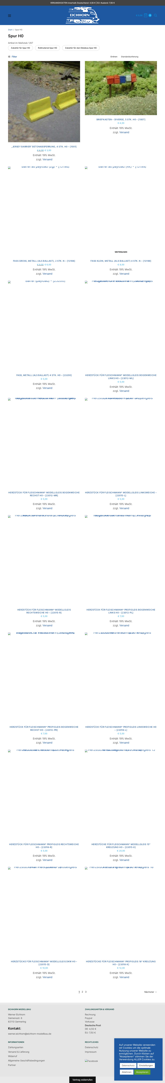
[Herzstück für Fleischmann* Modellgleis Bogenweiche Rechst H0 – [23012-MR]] (44, 443)
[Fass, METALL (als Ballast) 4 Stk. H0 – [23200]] (44, 326)
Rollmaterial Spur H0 (47, 48)
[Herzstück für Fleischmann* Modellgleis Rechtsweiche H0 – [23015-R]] (44, 560)
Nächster (149, 992)
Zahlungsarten (15, 1047)
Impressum (91, 1051)
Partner (12, 1065)
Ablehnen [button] (126, 1072)
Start (10, 29)
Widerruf (12, 1056)
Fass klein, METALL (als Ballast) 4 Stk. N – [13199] (121, 261)
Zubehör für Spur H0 (20, 48)
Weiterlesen (121, 252)
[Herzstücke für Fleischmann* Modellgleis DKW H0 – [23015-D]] (44, 912)
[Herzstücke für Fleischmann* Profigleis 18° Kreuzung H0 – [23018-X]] (121, 912)
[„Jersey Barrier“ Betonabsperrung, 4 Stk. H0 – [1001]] (44, 101)
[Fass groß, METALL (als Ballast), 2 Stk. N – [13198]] (44, 211)
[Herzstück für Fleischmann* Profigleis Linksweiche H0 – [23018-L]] (121, 677)
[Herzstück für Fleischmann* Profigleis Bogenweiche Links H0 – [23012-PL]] (121, 560)
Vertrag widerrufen (82, 1079)
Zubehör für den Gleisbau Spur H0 (81, 48)
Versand (47, 159)
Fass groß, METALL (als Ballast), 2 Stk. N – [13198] (44, 261)
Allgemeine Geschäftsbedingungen (26, 1060)
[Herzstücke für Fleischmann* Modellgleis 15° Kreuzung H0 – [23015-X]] (121, 795)
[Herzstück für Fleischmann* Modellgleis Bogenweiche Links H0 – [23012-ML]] (121, 326)
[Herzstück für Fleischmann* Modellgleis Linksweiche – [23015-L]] (121, 443)
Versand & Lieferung (18, 1051)
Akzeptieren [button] (142, 1072)
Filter (14, 56)
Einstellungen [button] (146, 1065)
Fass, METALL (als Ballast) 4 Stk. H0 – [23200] (44, 375)
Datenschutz (91, 1047)
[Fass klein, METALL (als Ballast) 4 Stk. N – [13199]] (121, 211)
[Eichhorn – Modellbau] (82, 15)
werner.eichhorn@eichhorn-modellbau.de (29, 1033)
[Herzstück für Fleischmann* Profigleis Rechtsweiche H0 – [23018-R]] (44, 795)
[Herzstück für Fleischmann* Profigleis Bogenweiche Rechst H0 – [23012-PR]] (44, 677)
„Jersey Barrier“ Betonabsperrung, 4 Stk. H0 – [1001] (44, 146)
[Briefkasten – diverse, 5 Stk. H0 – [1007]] (121, 88)
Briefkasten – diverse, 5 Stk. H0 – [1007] (121, 119)
